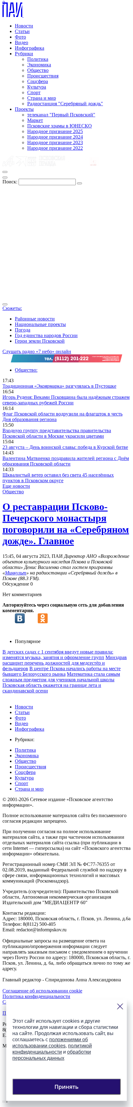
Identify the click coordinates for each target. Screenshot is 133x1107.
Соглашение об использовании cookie (42, 990)
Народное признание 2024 (55, 137)
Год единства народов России (46, 335)
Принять (66, 1086)
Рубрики (24, 53)
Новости (24, 25)
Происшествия (42, 75)
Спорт (34, 92)
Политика (37, 59)
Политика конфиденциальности (36, 996)
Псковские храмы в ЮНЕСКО (59, 125)
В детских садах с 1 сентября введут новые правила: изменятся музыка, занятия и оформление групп (57, 654)
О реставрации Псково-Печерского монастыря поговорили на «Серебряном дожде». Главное (65, 523)
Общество (38, 70)
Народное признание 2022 (55, 148)
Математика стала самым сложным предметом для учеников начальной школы (61, 676)
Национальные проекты (40, 324)
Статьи (22, 31)
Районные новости (35, 318)
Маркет (35, 120)
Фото (20, 37)
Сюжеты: (12, 308)
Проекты (24, 109)
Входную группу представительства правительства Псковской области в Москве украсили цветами (56, 433)
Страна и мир (41, 98)
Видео (21, 42)
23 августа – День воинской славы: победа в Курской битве (65, 447)
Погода (22, 329)
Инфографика (29, 48)
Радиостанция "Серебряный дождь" (65, 103)
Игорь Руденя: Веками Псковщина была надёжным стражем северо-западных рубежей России (66, 400)
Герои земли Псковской (40, 341)
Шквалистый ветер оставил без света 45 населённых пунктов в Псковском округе (58, 477)
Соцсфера (37, 81)
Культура (36, 87)
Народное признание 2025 (55, 131)
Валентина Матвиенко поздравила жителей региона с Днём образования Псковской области (65, 461)
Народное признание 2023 (55, 142)
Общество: (26, 370)
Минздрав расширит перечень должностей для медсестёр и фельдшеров (64, 663)
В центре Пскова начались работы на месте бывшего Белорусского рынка (61, 671)
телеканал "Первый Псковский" (61, 114)
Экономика (39, 64)
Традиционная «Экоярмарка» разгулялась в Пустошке (59, 386)
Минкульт (15, 572)
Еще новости (16, 486)
